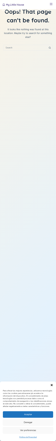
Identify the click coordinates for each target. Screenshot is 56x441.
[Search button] (50, 47)
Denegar (28, 422)
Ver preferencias (28, 430)
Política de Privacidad (28, 437)
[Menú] (51, 4)
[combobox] (25, 48)
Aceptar (28, 414)
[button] (51, 385)
